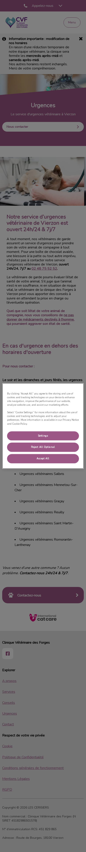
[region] (43, 426)
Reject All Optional (43, 447)
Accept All (43, 458)
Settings (43, 435)
